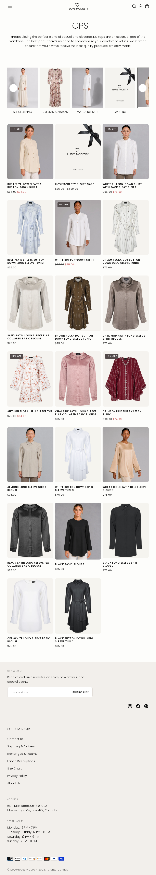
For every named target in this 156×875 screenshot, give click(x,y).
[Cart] (147, 6)
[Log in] (140, 6)
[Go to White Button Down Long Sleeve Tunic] (78, 454)
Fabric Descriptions (21, 761)
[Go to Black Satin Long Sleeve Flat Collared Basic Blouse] (30, 530)
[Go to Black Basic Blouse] (78, 531)
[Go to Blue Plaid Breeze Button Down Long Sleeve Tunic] (30, 227)
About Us (13, 783)
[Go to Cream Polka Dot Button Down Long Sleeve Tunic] (126, 227)
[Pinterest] (146, 706)
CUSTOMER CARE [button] (19, 729)
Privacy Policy (17, 776)
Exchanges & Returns (22, 754)
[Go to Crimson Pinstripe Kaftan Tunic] (126, 379)
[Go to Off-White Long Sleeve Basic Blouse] (30, 606)
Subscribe (81, 692)
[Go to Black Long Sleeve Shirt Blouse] (126, 530)
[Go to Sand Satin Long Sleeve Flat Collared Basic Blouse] (30, 303)
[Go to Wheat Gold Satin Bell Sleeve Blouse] (126, 454)
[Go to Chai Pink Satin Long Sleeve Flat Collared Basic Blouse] (78, 379)
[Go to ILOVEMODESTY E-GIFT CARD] (78, 151)
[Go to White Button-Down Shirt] (78, 227)
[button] (9, 6)
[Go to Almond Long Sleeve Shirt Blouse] (30, 454)
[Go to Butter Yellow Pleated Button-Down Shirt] (30, 151)
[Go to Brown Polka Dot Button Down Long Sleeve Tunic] (78, 303)
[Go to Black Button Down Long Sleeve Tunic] (78, 606)
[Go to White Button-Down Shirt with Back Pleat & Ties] (126, 151)
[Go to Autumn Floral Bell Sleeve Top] (30, 379)
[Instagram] (130, 706)
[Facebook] (138, 706)
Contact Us (15, 739)
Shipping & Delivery (21, 746)
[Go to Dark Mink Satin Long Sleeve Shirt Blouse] (126, 303)
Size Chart (14, 768)
